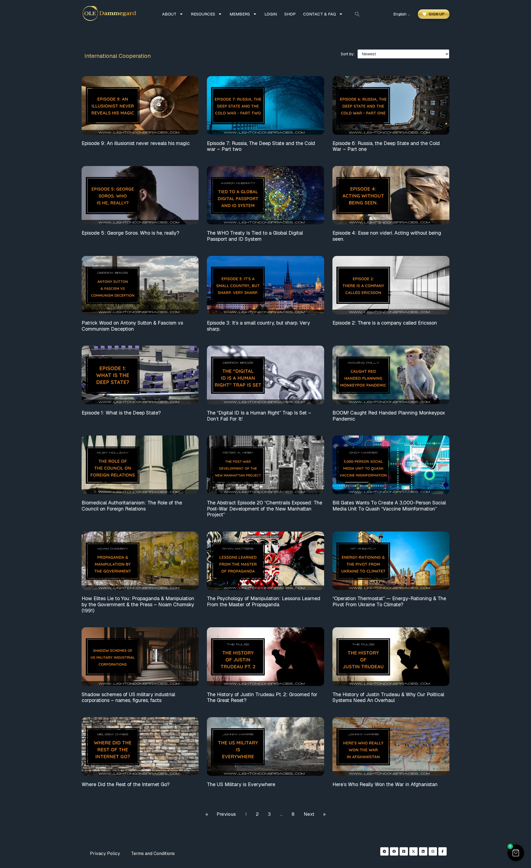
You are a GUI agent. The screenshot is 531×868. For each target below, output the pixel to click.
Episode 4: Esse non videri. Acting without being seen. (386, 236)
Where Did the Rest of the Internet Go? (126, 784)
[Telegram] (384, 851)
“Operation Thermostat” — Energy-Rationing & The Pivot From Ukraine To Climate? (389, 601)
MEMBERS (240, 14)
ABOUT (169, 14)
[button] (357, 14)
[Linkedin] (423, 851)
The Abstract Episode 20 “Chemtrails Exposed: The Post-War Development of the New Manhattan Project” (264, 508)
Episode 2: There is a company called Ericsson (384, 323)
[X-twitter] (413, 851)
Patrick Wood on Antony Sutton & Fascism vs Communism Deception (132, 326)
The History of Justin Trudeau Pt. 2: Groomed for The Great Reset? (262, 697)
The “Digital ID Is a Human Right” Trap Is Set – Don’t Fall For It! (259, 416)
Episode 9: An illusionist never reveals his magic (136, 143)
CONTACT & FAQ (319, 14)
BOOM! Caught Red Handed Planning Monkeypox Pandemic (388, 416)
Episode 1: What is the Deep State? (121, 413)
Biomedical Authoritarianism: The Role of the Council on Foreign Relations (132, 505)
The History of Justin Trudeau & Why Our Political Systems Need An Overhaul (388, 697)
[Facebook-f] (442, 851)
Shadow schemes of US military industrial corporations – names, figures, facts (128, 697)
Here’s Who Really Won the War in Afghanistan (385, 784)
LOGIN (270, 14)
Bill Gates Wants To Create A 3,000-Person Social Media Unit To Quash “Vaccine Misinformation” (389, 505)
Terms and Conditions (153, 853)
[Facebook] (394, 851)
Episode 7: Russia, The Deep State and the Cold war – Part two (261, 146)
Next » (315, 814)
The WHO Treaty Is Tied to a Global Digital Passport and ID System (255, 236)
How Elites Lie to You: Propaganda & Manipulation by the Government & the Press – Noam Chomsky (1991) (138, 604)
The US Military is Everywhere (241, 784)
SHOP (290, 14)
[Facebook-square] (404, 851)
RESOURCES (203, 14)
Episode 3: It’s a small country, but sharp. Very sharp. (258, 326)
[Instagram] (433, 851)
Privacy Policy (105, 853)
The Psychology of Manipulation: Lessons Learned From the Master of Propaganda (263, 601)
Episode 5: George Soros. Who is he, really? (130, 233)
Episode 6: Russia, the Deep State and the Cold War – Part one (386, 146)
